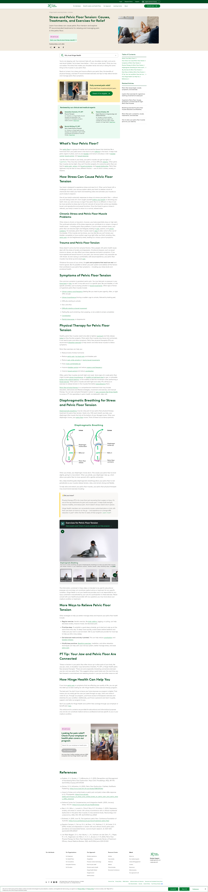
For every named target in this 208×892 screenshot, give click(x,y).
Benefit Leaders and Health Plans (92, 6)
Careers (131, 864)
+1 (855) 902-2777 (154, 862)
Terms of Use (111, 881)
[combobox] (75, 745)
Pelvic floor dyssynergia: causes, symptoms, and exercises (132, 88)
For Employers (69, 856)
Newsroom (132, 867)
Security (140, 883)
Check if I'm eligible (100, 93)
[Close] (205, 889)
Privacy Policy (118, 881)
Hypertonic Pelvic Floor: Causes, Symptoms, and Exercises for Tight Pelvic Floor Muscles (132, 101)
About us (131, 856)
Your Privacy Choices (155, 883)
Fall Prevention (90, 875)
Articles (70, 12)
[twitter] (54, 47)
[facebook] (63, 47)
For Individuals (77, 6)
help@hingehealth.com (155, 860)
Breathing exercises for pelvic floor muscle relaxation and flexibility (132, 108)
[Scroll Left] (115, 575)
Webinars (110, 861)
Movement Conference (113, 870)
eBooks (110, 864)
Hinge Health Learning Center (58, 12)
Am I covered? (68, 750)
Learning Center (117, 6)
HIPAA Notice (126, 881)
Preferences (196, 889)
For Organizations (71, 852)
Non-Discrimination (133, 883)
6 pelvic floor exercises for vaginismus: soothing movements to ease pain (133, 94)
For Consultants (70, 861)
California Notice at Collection (137, 881)
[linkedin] (58, 47)
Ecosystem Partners (71, 864)
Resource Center (113, 852)
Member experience (92, 856)
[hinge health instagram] (54, 882)
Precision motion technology (94, 861)
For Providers (69, 867)
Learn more (106, 513)
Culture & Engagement (134, 861)
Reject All (184, 889)
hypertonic (63, 162)
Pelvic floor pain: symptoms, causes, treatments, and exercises (133, 114)
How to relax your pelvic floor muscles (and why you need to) (133, 120)
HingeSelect (90, 859)
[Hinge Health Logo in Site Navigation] (52, 6)
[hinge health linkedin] (46, 883)
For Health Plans (70, 859)
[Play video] (89, 545)
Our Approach (107, 6)
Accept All (173, 889)
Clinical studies (111, 867)
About (126, 6)
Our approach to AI (134, 872)
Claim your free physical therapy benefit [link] (62, 40)
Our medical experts (134, 859)
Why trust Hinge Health (73, 55)
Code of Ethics (146, 883)
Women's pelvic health (92, 867)
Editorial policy (132, 870)
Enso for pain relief (91, 864)
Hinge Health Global (92, 870)
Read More (76, 120)
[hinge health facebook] (49, 883)
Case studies (111, 859)
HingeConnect (90, 872)
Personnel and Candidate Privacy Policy (153, 881)
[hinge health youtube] (56, 882)
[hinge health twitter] (51, 883)
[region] (104, 889)
